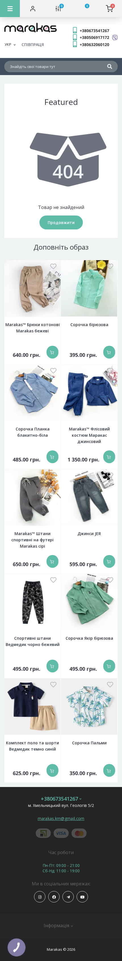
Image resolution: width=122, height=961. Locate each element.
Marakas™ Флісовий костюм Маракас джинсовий (89, 435)
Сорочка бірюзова (89, 324)
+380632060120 (94, 44)
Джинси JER (89, 533)
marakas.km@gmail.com (61, 818)
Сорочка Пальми (89, 742)
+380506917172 (94, 37)
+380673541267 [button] (59, 799)
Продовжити (61, 222)
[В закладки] (53, 267)
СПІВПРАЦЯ (33, 44)
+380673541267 (94, 30)
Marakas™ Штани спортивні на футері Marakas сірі (32, 540)
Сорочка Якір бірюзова (89, 638)
